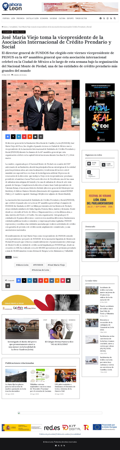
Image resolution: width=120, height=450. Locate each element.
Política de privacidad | (47, 434)
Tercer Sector (81, 18)
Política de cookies (63, 434)
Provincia (20, 18)
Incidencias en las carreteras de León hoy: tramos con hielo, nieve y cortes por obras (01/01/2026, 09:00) (107, 343)
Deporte (70, 18)
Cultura (62, 18)
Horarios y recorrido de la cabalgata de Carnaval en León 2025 (107, 325)
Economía (44, 18)
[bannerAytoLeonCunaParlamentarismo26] (100, 213)
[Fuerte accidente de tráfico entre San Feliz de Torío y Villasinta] (91, 309)
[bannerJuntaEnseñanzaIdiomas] (100, 142)
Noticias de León (41, 270)
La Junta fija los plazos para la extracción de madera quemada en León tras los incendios (15, 387)
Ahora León (23, 265)
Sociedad (53, 18)
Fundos (15, 257)
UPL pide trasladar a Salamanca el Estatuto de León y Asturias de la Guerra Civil (65, 387)
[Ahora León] (12, 6)
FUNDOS (39, 265)
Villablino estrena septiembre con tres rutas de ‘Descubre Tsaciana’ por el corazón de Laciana (40, 387)
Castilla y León (32, 18)
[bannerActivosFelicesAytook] (41, 302)
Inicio (5, 27)
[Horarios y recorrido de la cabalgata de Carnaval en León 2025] (91, 323)
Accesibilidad (76, 434)
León (13, 18)
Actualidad (13, 27)
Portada (6, 18)
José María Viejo (57, 265)
